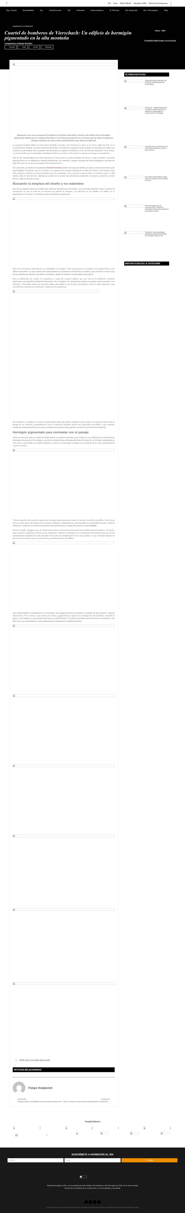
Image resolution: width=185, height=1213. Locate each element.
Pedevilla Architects (54, 168)
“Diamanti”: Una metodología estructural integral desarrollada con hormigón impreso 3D (156, 234)
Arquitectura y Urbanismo (23, 26)
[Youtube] (95, 1202)
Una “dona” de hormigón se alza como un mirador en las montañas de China (156, 178)
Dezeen (93, 526)
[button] (11, 47)
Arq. (41, 10)
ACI (69, 10)
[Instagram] (99, 1202)
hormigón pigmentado (40, 1060)
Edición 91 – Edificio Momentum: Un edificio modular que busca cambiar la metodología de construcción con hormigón (156, 110)
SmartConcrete (55, 10)
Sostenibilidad (28, 10)
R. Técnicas (114, 10)
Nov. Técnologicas (150, 10)
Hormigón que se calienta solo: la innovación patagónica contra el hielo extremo (156, 148)
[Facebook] (86, 1202)
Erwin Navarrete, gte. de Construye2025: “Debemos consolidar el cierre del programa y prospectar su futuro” (157, 208)
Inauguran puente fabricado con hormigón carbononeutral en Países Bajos (156, 82)
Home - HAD (160, 31)
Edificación (25, 1060)
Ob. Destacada (131, 10)
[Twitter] (90, 1202)
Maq (166, 10)
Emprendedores (97, 10)
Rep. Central (11, 10)
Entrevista (81, 10)
